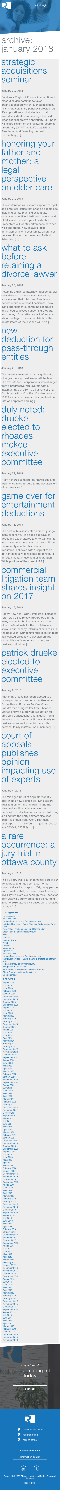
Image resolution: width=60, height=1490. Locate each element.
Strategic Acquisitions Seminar (24, 72)
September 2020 (10, 1149)
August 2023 (9, 1060)
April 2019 (7, 1193)
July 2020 (7, 1155)
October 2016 (9, 1274)
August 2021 (9, 1119)
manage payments (30, 1450)
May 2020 (7, 1160)
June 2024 (8, 1036)
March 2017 (8, 1260)
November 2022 (10, 1080)
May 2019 (7, 1191)
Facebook (36, 1468)
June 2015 (8, 1318)
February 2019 (9, 1199)
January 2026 (9, 994)
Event (5, 935)
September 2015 (10, 1310)
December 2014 (10, 1335)
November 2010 (10, 1340)
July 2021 (7, 1121)
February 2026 (9, 991)
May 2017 (7, 1254)
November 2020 (10, 1144)
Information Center (30, 1457)
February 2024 (9, 1044)
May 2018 (7, 1224)
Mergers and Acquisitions (14, 967)
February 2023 (9, 1074)
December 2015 (10, 1301)
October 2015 (9, 1307)
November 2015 (10, 1304)
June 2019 (8, 1188)
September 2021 (10, 1116)
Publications (8, 949)
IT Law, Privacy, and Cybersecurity (19, 964)
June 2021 (8, 1124)
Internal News (9, 940)
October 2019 (9, 1180)
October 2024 (9, 1027)
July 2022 (7, 1088)
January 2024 (9, 1047)
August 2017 (9, 1246)
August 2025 (9, 1008)
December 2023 (10, 1049)
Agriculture (8, 951)
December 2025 (10, 997)
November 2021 (10, 1110)
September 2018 (10, 1213)
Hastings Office (30, 1435)
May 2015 (7, 1321)
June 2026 (8, 988)
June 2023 (8, 1063)
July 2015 (7, 1315)
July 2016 (7, 1282)
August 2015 (9, 1313)
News (5, 943)
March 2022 (8, 1099)
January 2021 (9, 1138)
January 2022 (9, 1105)
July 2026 (7, 986)
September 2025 (10, 1005)
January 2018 (9, 1232)
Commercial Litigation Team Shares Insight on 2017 (28, 584)
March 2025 (8, 1016)
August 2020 (9, 1152)
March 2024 (8, 1041)
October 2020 (9, 1146)
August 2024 (9, 1030)
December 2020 (10, 1141)
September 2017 (10, 1243)
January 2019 (9, 1202)
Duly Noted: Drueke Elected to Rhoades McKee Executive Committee (23, 436)
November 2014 (10, 1337)
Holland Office (30, 1440)
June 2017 (8, 1252)
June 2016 (8, 1285)
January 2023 (9, 1077)
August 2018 (9, 1216)
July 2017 (7, 1249)
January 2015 (9, 1332)
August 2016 (9, 1279)
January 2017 (9, 1265)
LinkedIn (23, 1468)
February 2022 (9, 1102)
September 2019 (10, 1182)
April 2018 (7, 1227)
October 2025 (9, 1002)
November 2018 (10, 1207)
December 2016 (10, 1268)
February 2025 (9, 1019)
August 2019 (9, 1185)
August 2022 (9, 1085)
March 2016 (8, 1293)
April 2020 (7, 1163)
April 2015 (7, 1324)
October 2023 (9, 1055)
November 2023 (10, 1052)
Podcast (6, 946)
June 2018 (8, 1221)
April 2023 (7, 1069)
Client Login (41, 5)
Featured (7, 938)
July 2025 (7, 1011)
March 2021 (8, 1132)
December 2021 (10, 1108)
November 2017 (10, 1238)
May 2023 (7, 1066)
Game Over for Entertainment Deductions (28, 505)
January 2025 (9, 1022)
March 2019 (8, 1196)
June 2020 (8, 1157)
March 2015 (8, 1326)
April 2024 (7, 1038)
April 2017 (7, 1257)
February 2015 (9, 1329)
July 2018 (7, 1218)
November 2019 (10, 1177)
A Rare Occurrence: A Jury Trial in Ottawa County (29, 849)
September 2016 (10, 1277)
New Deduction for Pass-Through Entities (27, 344)
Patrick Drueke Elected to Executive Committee (29, 666)
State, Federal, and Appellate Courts (19, 932)
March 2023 (8, 1072)
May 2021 (7, 1127)
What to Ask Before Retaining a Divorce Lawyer (29, 261)
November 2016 (10, 1271)
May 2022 (7, 1094)
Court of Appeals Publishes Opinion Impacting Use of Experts (28, 758)
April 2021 (7, 1130)
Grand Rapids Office (33, 1430)
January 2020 (9, 1171)
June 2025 (8, 1013)
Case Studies (9, 917)
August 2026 (9, 983)
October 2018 (9, 1210)
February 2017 (9, 1263)
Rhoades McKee (6, 5)
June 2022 (8, 1091)
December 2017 (10, 1235)
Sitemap (30, 1478)
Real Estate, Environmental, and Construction (24, 929)
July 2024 (7, 1033)
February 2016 (9, 1296)
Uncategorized (9, 975)
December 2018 (10, 1205)
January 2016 (9, 1299)
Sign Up (30, 1389)
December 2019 (10, 1174)
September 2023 (10, 1058)
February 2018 (9, 1229)
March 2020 (8, 1166)
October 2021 (9, 1113)
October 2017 (9, 1241)
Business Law (9, 919)
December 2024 (10, 1024)
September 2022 (10, 1083)
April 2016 (7, 1290)
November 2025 (10, 1000)
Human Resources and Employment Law (22, 922)
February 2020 (9, 1169)
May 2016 (7, 1288)
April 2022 (7, 1096)
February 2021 (9, 1135)
